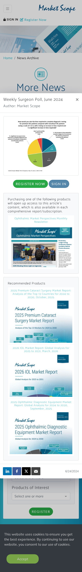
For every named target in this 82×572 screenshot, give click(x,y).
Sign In (59, 184)
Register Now (30, 184)
